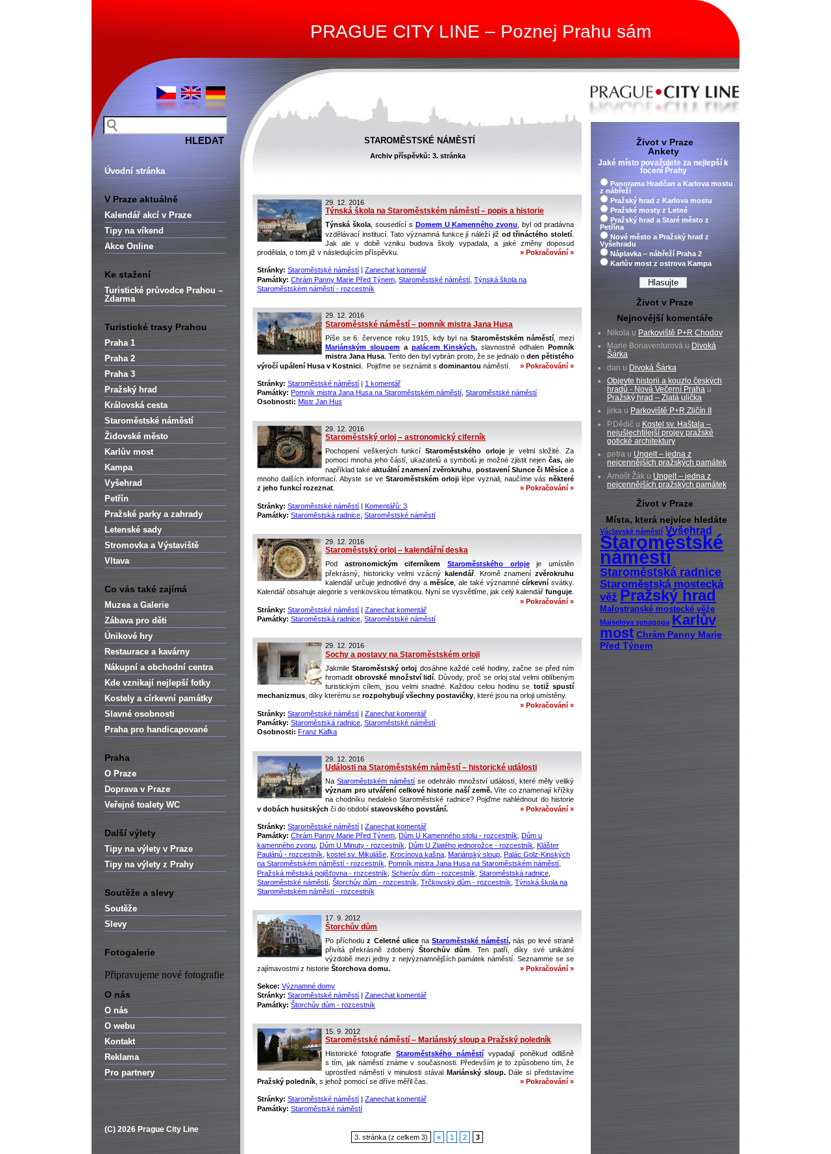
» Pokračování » (547, 252)
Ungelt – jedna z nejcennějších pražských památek (666, 458)
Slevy (116, 924)
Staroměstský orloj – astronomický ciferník (405, 437)
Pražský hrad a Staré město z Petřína (654, 223)
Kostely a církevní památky (158, 698)
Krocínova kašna (417, 854)
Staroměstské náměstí (149, 421)
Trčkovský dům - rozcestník (466, 882)
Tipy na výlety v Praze (149, 849)
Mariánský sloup (474, 854)
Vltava (117, 561)
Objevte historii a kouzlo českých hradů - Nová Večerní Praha (664, 385)
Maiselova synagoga (634, 622)
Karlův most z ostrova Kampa (661, 263)
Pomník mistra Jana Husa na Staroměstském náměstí (376, 392)
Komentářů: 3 (386, 506)
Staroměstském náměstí (376, 781)
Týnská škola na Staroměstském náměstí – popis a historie (434, 210)
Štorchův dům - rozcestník (374, 882)
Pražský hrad (131, 389)
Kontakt (120, 1041)
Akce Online (129, 246)
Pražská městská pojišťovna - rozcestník (322, 873)
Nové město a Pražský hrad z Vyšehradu (654, 240)
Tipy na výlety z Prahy (149, 864)
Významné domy (308, 986)
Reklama (122, 1057)
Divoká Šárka (652, 367)
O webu (120, 1026)
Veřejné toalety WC (142, 805)
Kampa (118, 467)
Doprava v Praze (137, 789)
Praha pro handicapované (156, 729)
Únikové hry (129, 636)
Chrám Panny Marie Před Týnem (343, 279)
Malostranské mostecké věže (657, 609)
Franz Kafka (317, 732)
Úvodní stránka (135, 171)
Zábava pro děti (136, 620)
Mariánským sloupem (362, 347)
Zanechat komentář (396, 270)
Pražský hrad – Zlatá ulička (654, 397)
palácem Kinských (444, 347)
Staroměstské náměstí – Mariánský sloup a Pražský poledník (438, 1039)
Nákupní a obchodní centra (159, 667)
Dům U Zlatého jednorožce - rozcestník (470, 845)
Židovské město (136, 436)
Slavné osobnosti (140, 714)
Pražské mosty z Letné (649, 210)
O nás (116, 1010)
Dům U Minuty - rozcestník (361, 845)
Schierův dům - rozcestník (433, 873)
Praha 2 (120, 358)
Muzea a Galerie (137, 605)
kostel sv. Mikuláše (356, 854)
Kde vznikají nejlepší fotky (157, 683)
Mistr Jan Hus (320, 401)
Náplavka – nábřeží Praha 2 (656, 254)
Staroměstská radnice (325, 515)
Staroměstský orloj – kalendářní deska (396, 550)
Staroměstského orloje (488, 564)
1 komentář (383, 383)
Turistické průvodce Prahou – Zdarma (164, 294)
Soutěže (121, 908)
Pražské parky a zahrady (154, 514)
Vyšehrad (123, 483)
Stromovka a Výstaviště (152, 545)
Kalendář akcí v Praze (148, 215)
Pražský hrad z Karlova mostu (661, 200)
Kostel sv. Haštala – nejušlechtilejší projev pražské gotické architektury (660, 433)
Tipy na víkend (134, 230)
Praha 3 (120, 374)
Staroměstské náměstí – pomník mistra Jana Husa (419, 324)
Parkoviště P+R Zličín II (671, 410)
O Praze (120, 773)
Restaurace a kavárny (147, 651)
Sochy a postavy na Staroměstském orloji (402, 654)
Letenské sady (133, 530)
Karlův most (129, 452)
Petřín (117, 498)
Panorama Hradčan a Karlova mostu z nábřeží (666, 187)
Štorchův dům (351, 927)
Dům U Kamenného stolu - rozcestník (458, 835)
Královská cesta (136, 405)
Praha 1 (120, 343)
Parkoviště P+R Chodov (680, 332)
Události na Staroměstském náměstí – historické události (431, 767)
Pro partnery (130, 1072)
